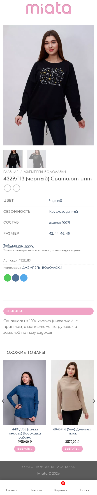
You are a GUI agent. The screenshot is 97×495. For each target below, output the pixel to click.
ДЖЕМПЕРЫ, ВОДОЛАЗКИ (44, 172)
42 (51, 233)
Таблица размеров (18, 245)
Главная (10, 172)
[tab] (48, 311)
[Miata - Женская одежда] (48, 8)
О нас (27, 467)
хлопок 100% (59, 222)
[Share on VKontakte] (15, 278)
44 (57, 233)
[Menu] (6, 7)
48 (68, 233)
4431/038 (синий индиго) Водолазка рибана (25, 433)
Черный (55, 201)
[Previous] (11, 85)
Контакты (45, 467)
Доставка (66, 467)
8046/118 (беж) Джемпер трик (72, 431)
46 (62, 233)
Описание (15, 311)
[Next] (86, 85)
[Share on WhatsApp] (7, 278)
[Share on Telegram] (24, 278)
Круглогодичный (63, 211)
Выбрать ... (24, 448)
